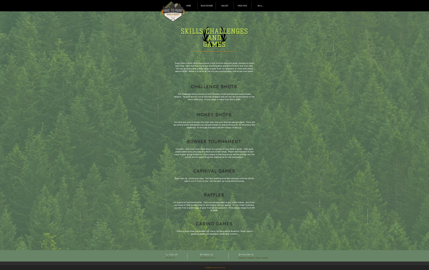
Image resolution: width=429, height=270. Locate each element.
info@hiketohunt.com (207, 258)
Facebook (242, 258)
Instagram (250, 258)
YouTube (265, 258)
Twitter (258, 258)
